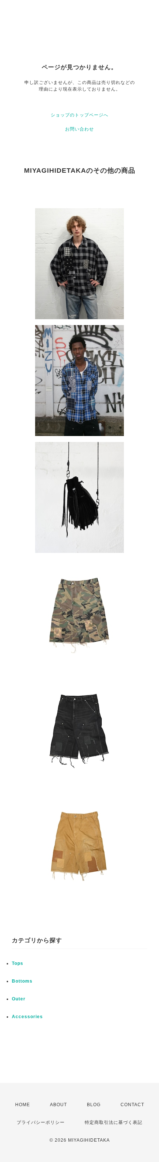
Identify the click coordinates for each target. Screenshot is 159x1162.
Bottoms (22, 981)
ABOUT (58, 1104)
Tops (17, 963)
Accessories (27, 1016)
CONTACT (132, 1104)
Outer (19, 998)
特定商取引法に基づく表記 (113, 1122)
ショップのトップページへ (79, 115)
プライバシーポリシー (41, 1122)
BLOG (94, 1104)
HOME (22, 1104)
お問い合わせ (79, 129)
